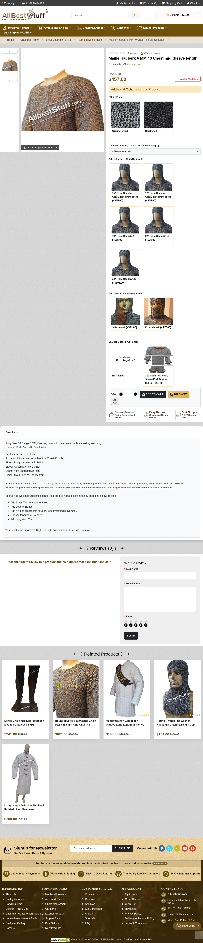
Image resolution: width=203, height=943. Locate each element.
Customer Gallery (15, 923)
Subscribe (122, 848)
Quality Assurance (15, 899)
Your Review (133, 583)
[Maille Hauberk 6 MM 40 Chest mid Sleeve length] (10, 65)
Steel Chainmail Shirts (58, 39)
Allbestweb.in (144, 939)
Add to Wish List (189, 79)
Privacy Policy (133, 913)
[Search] (134, 15)
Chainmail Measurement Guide (23, 913)
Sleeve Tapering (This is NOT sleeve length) (134, 145)
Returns (89, 899)
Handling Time (13, 904)
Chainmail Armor (93, 27)
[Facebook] (162, 848)
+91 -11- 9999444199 (179, 908)
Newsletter (131, 908)
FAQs (88, 923)
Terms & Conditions (136, 923)
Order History (132, 899)
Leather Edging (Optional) (123, 341)
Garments (122, 27)
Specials (90, 918)
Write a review (151, 53)
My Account (131, 894)
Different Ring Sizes (16, 908)
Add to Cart (154, 394)
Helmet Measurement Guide (21, 918)
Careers (10, 928)
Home (10, 39)
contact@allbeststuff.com (181, 914)
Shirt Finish (116, 97)
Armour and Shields (56, 27)
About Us (10, 894)
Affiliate (89, 913)
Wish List (130, 904)
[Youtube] (185, 848)
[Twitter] (169, 848)
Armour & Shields (55, 899)
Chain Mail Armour (55, 904)
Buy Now (180, 394)
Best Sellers (52, 923)
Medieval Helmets (19, 27)
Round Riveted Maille (90, 39)
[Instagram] (177, 848)
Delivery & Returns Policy (139, 918)
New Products (53, 928)
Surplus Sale (52, 918)
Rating (129, 616)
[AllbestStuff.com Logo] (25, 14)
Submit (131, 635)
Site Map (90, 904)
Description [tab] (11, 432)
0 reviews (132, 53)
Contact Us (91, 894)
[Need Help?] (115, 401)
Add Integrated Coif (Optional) (126, 159)
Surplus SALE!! (19, 32)
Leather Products (154, 27)
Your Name (132, 568)
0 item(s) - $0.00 (179, 14)
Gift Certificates (93, 908)
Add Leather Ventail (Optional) (126, 293)
